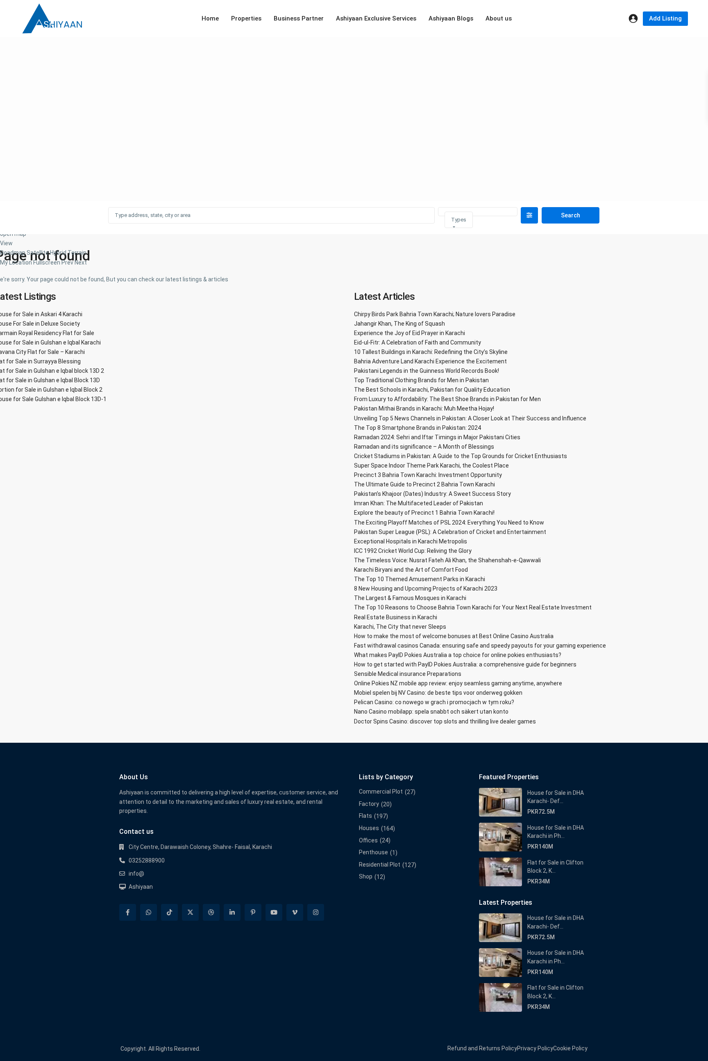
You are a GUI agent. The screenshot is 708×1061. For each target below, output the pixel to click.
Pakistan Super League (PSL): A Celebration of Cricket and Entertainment (450, 532)
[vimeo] (294, 912)
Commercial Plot (381, 791)
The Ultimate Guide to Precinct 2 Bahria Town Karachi (424, 484)
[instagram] (315, 912)
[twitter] (190, 912)
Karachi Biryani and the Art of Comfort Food (411, 569)
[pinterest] (253, 912)
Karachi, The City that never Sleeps (400, 626)
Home (210, 18)
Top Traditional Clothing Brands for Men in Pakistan (421, 380)
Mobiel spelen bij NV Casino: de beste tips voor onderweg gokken (438, 692)
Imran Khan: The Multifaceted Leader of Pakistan (418, 503)
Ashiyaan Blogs (451, 18)
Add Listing (665, 18)
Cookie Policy (570, 1048)
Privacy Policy (535, 1048)
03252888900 (147, 860)
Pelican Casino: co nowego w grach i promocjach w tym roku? (434, 702)
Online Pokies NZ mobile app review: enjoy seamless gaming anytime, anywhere (458, 683)
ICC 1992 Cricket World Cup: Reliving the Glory (413, 551)
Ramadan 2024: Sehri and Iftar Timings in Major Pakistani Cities (437, 437)
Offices (368, 840)
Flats (365, 815)
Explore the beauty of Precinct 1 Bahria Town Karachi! (424, 512)
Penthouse (373, 852)
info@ (136, 873)
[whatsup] (148, 912)
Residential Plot (379, 864)
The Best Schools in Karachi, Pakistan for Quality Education (432, 389)
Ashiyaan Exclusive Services (376, 18)
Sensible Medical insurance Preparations (407, 674)
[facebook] (127, 912)
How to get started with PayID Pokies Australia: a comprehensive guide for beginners (465, 664)
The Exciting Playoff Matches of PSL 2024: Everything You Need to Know (449, 522)
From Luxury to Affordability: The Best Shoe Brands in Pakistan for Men (447, 399)
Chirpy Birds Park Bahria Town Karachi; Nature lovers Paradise (434, 314)
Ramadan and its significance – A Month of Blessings (424, 446)
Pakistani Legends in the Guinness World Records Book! (426, 370)
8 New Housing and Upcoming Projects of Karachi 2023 (425, 588)
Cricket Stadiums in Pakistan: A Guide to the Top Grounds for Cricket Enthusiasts (460, 456)
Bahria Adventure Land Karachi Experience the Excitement (430, 361)
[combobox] (459, 220)
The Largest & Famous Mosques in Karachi (410, 598)
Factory (369, 804)
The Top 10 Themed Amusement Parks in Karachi (419, 579)
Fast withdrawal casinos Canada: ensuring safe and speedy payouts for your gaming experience (480, 645)
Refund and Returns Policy (482, 1048)
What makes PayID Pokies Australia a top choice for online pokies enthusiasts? (457, 655)
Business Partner (299, 18)
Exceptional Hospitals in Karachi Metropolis (410, 541)
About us (499, 18)
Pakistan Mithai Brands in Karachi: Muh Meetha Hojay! (424, 408)
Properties (246, 18)
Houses (369, 828)
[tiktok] (169, 912)
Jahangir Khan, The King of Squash (399, 323)
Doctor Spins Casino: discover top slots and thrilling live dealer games (445, 721)
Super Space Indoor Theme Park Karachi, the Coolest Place (431, 465)
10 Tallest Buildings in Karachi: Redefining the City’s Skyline (431, 352)
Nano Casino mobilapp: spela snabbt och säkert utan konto (431, 711)
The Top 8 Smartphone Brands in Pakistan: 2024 (417, 427)
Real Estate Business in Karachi (395, 617)
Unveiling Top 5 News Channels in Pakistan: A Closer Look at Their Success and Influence (470, 418)
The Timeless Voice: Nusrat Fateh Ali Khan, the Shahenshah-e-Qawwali (447, 560)
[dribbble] (211, 912)
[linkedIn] (232, 912)
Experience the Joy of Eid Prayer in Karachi (409, 333)
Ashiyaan (141, 886)
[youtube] (274, 912)
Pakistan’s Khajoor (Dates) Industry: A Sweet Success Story (432, 494)
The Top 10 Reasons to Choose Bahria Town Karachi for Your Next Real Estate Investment (473, 607)
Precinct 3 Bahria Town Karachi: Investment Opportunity (428, 475)
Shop (365, 876)
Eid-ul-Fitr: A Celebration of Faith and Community (417, 342)
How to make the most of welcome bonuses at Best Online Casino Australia (454, 636)
